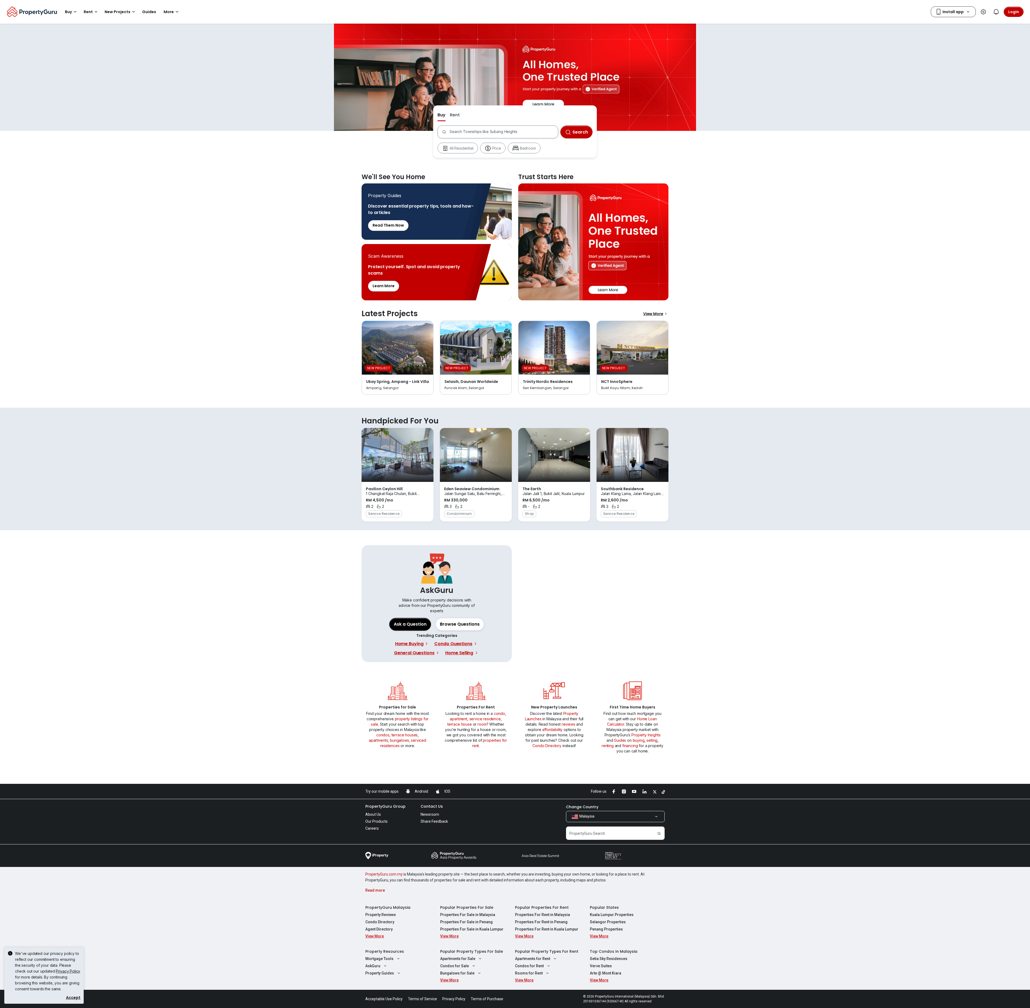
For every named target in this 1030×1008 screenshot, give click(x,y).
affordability (552, 729)
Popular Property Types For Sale (471, 951)
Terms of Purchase (487, 999)
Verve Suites (601, 966)
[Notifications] (996, 11)
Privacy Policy (68, 971)
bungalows (399, 740)
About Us (373, 814)
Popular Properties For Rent (542, 907)
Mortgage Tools (379, 959)
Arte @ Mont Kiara (605, 973)
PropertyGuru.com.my (384, 874)
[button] (459, 624)
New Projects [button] (117, 11)
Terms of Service (422, 999)
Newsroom (430, 814)
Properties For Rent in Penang (541, 922)
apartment (458, 719)
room (481, 724)
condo (499, 713)
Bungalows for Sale (457, 973)
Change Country (582, 807)
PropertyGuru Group (385, 806)
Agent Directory (379, 929)
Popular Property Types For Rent (546, 951)
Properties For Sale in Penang (466, 922)
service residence (485, 719)
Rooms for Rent (529, 973)
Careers (372, 828)
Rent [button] (88, 11)
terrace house (459, 724)
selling (651, 740)
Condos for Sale (454, 966)
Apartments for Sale (457, 959)
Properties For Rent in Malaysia (542, 915)
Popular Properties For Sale (466, 907)
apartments (378, 740)
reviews (568, 724)
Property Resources (384, 951)
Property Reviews (380, 915)
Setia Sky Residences (608, 959)
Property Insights (645, 735)
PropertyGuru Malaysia (387, 907)
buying (639, 740)
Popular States (604, 907)
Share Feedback (434, 821)
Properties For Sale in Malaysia (467, 915)
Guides (620, 740)
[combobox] (503, 132)
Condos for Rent (529, 966)
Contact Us (432, 806)
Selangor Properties (608, 922)
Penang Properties (606, 929)
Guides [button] (149, 11)
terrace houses (405, 735)
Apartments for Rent (532, 959)
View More (653, 313)
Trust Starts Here (593, 241)
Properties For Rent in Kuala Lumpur (546, 929)
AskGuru (372, 966)
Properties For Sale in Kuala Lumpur (471, 929)
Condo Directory (546, 745)
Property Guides (379, 973)
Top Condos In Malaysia (613, 951)
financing (630, 745)
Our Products (376, 821)
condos (382, 735)
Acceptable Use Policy (384, 999)
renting (608, 745)
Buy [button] (68, 11)
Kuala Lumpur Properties (612, 915)
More (169, 11)
